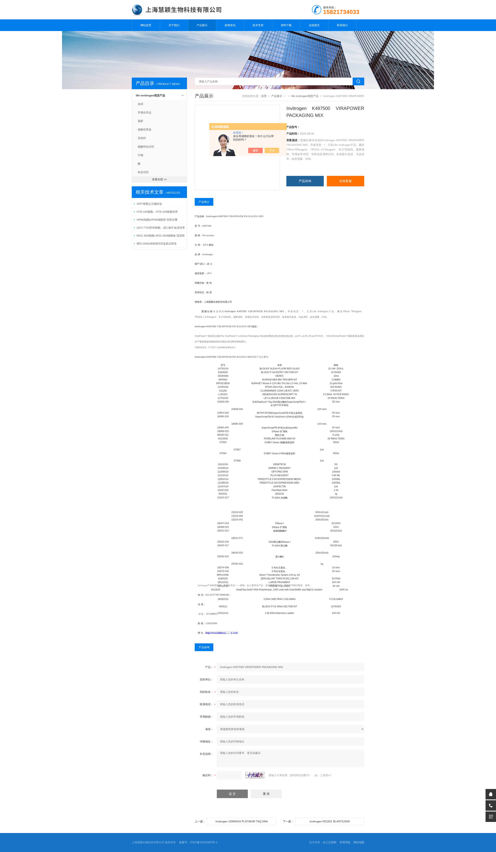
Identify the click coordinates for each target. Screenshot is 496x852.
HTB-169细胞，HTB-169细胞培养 (157, 211)
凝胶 (140, 121)
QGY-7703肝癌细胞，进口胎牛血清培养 (161, 227)
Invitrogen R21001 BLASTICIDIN (330, 821)
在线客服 (345, 181)
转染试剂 (143, 172)
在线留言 (314, 25)
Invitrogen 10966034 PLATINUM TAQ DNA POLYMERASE (241, 822)
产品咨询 (305, 181)
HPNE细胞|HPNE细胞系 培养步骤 (157, 219)
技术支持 (258, 25)
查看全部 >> (159, 179)
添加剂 (142, 138)
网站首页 (145, 25)
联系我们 (342, 25)
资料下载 (286, 25)
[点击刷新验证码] (255, 775)
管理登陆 (344, 842)
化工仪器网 (329, 842)
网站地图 (358, 842)
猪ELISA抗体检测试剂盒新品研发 (157, 243)
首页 (264, 96)
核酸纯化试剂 (146, 146)
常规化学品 (144, 112)
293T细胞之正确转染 (149, 203)
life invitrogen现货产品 (150, 95)
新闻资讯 (230, 25)
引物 (140, 155)
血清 (140, 103)
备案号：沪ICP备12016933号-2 (198, 842)
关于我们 (174, 25)
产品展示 (202, 25)
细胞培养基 (144, 129)
